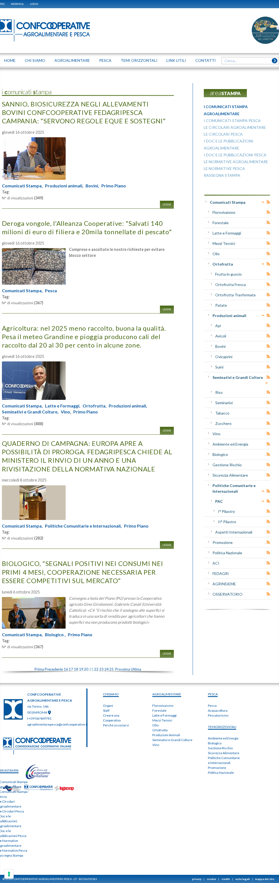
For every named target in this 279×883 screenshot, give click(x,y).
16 (66, 669)
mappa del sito (264, 879)
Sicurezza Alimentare (230, 475)
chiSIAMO (111, 694)
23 (101, 669)
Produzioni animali (229, 315)
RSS (268, 202)
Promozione (223, 542)
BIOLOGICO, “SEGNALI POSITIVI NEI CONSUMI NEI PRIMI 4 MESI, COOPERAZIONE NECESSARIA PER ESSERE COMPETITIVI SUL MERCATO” (82, 571)
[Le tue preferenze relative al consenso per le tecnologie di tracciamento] (9, 874)
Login (34, 3)
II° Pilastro (227, 521)
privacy (196, 879)
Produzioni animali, (64, 186)
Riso (219, 392)
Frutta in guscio (228, 274)
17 (71, 669)
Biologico (220, 454)
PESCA (213, 694)
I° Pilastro (226, 511)
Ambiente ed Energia (230, 444)
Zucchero (223, 423)
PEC (2, 3)
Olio (216, 253)
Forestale (221, 222)
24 (106, 669)
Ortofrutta (223, 264)
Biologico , (55, 634)
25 (111, 669)
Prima (39, 669)
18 (76, 669)
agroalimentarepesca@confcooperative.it (57, 724)
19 (81, 669)
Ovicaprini (223, 356)
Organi (108, 706)
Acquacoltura (218, 710)
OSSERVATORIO (227, 594)
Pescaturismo (218, 715)
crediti (226, 879)
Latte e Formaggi (227, 233)
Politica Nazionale (227, 552)
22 (96, 669)
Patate (221, 305)
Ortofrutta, (95, 406)
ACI (216, 563)
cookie (211, 879)
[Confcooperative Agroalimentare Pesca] (45, 30)
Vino (216, 433)
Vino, (66, 412)
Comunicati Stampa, (22, 186)
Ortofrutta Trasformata (235, 295)
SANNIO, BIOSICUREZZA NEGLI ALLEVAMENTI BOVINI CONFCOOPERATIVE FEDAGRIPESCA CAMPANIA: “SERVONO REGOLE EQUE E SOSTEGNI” (84, 112)
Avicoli (220, 336)
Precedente (54, 669)
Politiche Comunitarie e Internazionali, (83, 526)
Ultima (136, 669)
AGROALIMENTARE (166, 694)
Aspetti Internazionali (233, 532)
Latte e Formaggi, (62, 406)
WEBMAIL (17, 3)
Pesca (51, 290)
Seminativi (224, 402)
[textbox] (248, 60)
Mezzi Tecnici (224, 243)
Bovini (220, 346)
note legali (242, 879)
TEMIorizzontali (222, 727)
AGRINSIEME (224, 583)
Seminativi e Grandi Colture (238, 377)
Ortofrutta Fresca (230, 284)
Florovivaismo (224, 212)
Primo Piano (113, 186)
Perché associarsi (116, 725)
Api (218, 325)
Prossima (122, 669)
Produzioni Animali (166, 735)
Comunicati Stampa (227, 202)
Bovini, (92, 186)
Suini (219, 367)
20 (86, 669)
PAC (219, 501)
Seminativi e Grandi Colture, (30, 412)
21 (91, 669)
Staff (106, 710)
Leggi (167, 204)
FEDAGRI (221, 573)
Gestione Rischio (227, 464)
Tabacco (222, 413)
